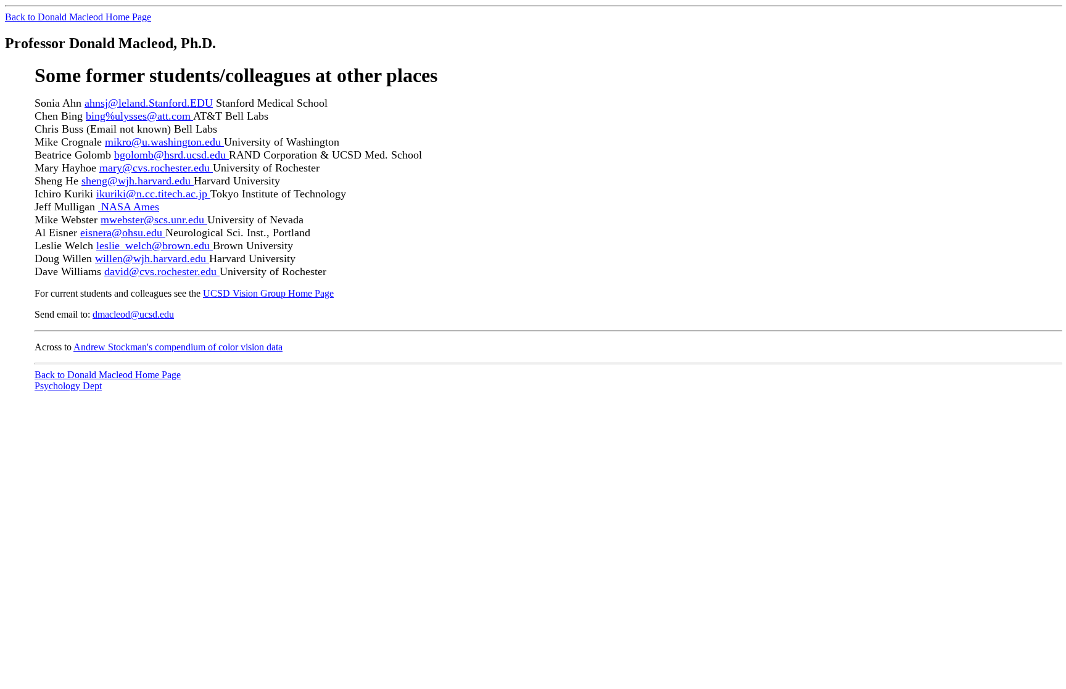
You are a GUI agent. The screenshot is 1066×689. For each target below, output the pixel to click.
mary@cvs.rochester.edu (156, 168)
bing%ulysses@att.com (139, 116)
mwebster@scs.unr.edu (154, 219)
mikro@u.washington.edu (164, 142)
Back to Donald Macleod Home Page (78, 17)
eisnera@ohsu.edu (122, 232)
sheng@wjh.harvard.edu (137, 181)
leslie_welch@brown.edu (154, 245)
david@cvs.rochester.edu (162, 271)
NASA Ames (130, 206)
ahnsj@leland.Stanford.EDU (149, 103)
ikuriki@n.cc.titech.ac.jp (153, 194)
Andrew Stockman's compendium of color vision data (178, 347)
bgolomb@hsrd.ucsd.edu (171, 155)
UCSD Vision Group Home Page (268, 293)
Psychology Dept (68, 386)
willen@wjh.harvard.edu (152, 258)
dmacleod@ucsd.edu (133, 314)
